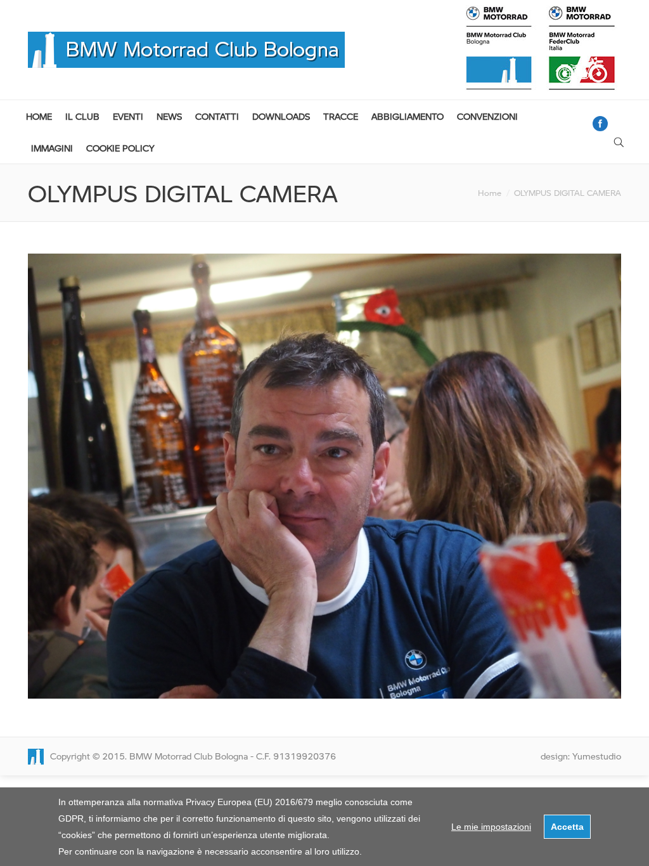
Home (489, 193)
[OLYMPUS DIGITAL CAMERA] (324, 476)
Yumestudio (596, 756)
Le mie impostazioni (491, 827)
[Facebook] (600, 123)
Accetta (567, 827)
